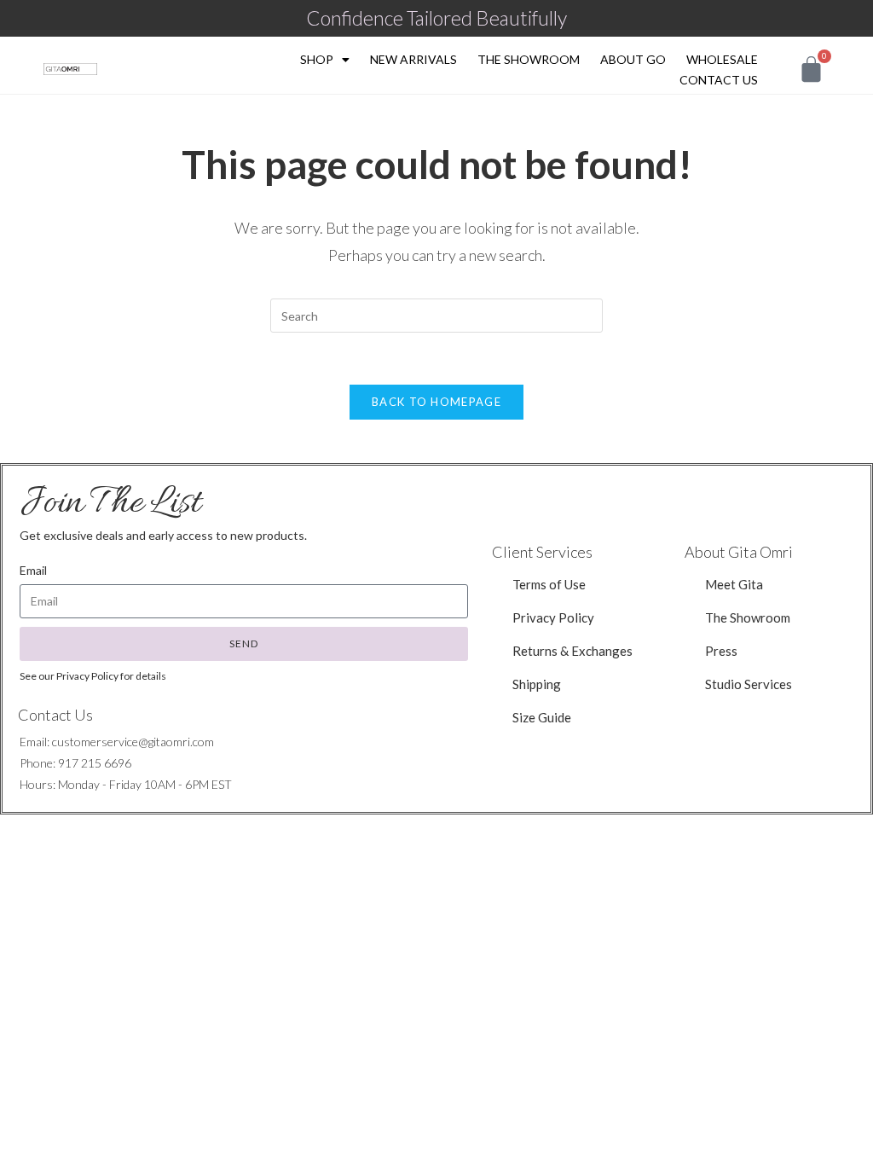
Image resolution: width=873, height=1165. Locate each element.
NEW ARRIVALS (413, 59)
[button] (748, 684)
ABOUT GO (633, 59)
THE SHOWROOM (528, 59)
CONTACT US (718, 79)
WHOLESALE (722, 59)
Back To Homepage (436, 402)
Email (33, 570)
